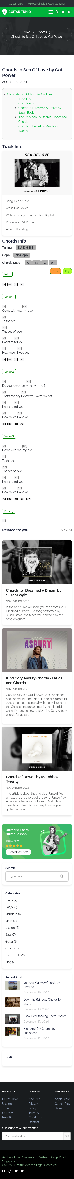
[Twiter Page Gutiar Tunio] (16, 1171)
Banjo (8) (11, 907)
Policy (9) (11, 900)
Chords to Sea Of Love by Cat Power (37, 37)
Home (26, 32)
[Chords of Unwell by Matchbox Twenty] (37, 748)
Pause (55, 271)
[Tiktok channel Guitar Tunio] (10, 1171)
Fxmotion (8, 1117)
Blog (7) (10, 962)
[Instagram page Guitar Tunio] (22, 1171)
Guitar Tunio (10, 1099)
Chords (42, 32)
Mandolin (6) (13, 914)
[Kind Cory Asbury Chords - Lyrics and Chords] (37, 649)
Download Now (18, 852)
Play (67, 271)
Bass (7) (10, 934)
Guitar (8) (11, 941)
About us (34, 1099)
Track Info (24, 99)
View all (66, 530)
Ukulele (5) (12, 928)
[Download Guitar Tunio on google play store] (69, 12)
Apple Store (62, 1099)
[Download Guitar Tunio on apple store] (63, 12)
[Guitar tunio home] (16, 12)
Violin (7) (11, 921)
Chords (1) (12, 948)
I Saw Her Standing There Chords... (46, 1016)
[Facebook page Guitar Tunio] (3, 1171)
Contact (34, 1122)
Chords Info (26, 103)
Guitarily (7, 1113)
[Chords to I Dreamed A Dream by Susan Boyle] (37, 562)
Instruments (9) (15, 955)
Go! (67, 1136)
